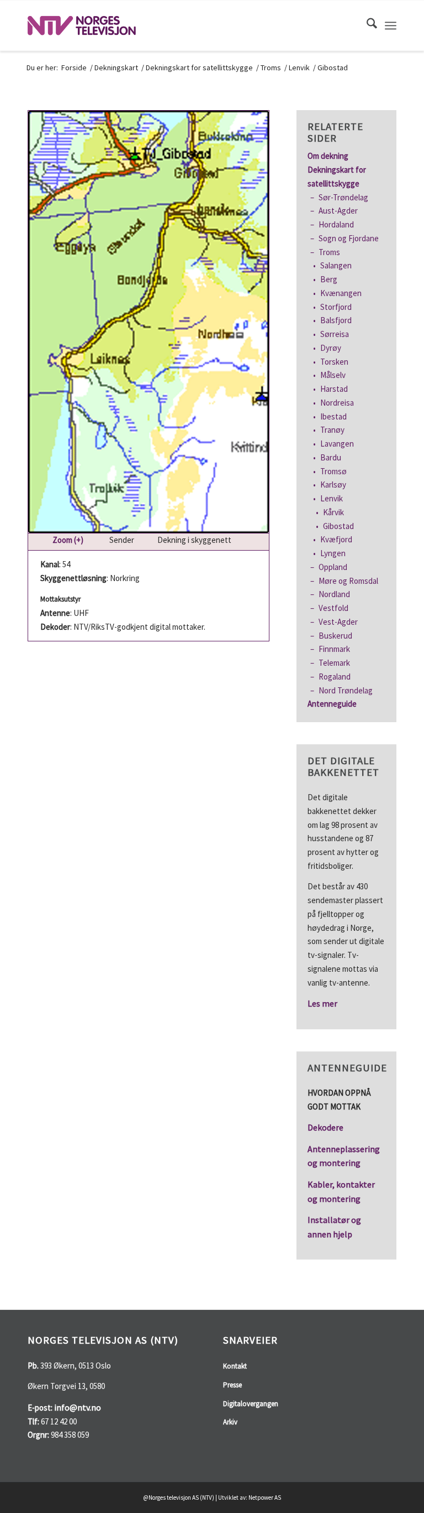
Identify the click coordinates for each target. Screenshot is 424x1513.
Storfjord (336, 307)
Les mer (322, 1003)
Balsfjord (336, 320)
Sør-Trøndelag (343, 197)
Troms (329, 252)
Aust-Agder (338, 210)
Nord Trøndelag (346, 690)
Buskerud (335, 635)
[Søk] (366, 25)
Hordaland (336, 224)
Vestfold (333, 608)
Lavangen (337, 443)
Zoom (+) (68, 540)
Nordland (334, 594)
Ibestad (333, 416)
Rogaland (335, 676)
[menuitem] (366, 25)
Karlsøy (333, 484)
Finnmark (334, 649)
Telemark (334, 662)
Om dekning (328, 156)
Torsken (334, 361)
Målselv (333, 375)
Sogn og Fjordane (349, 238)
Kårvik (333, 512)
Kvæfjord (336, 539)
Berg (328, 279)
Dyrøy (330, 348)
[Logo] (82, 25)
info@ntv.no (77, 1407)
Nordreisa (337, 402)
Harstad (334, 389)
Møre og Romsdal (348, 581)
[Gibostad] (148, 322)
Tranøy (332, 429)
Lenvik (331, 498)
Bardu (330, 457)
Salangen (336, 265)
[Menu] (390, 25)
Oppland (333, 567)
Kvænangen (341, 293)
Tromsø (333, 471)
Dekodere (325, 1127)
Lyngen (333, 553)
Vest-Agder (338, 621)
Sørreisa (334, 334)
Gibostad (338, 526)
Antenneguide (332, 703)
